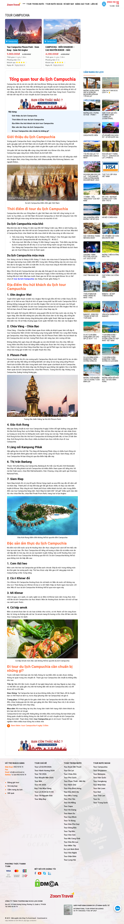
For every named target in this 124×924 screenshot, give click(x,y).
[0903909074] (117, 908)
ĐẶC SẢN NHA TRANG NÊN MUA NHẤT (91, 237)
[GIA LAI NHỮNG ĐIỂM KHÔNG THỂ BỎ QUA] (91, 210)
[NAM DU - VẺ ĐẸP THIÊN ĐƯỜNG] (110, 286)
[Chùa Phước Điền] (91, 127)
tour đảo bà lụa (71, 842)
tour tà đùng (69, 821)
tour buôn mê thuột (72, 767)
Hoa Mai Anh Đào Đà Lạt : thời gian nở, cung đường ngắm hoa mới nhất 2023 (91, 177)
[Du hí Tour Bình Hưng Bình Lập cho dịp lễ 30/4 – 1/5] (91, 327)
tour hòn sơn (70, 835)
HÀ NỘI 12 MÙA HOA (109, 217)
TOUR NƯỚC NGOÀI (53, 4)
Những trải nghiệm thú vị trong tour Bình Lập (91, 379)
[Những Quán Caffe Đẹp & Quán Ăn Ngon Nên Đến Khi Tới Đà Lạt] (91, 83)
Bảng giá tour (13, 782)
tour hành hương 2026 (45, 770)
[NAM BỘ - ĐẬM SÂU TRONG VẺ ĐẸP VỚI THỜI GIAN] (91, 306)
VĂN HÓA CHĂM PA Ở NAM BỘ (110, 315)
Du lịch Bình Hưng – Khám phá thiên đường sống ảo (91, 359)
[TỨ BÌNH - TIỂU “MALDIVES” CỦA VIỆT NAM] (91, 189)
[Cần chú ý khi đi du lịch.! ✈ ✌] (110, 83)
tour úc (96, 799)
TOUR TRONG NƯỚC (35, 4)
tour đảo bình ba (71, 792)
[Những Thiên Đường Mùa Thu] (110, 247)
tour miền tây (70, 845)
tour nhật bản (99, 785)
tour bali (97, 792)
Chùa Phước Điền (90, 135)
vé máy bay (68, 4)
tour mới (38, 781)
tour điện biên (70, 856)
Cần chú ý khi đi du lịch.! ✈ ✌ (110, 91)
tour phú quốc (70, 778)
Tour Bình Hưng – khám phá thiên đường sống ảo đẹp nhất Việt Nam (110, 337)
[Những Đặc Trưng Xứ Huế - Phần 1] (91, 105)
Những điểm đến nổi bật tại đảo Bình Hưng (110, 379)
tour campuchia (100, 767)
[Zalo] (49, 873)
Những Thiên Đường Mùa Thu (110, 256)
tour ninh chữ (70, 785)
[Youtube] (39, 873)
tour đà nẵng (70, 803)
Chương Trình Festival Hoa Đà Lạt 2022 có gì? (90, 256)
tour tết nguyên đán (44, 796)
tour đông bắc (70, 828)
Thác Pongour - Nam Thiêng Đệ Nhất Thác (90, 296)
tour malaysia (99, 774)
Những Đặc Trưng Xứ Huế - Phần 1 (91, 114)
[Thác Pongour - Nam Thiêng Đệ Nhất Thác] (91, 286)
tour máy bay (40, 799)
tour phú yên (69, 799)
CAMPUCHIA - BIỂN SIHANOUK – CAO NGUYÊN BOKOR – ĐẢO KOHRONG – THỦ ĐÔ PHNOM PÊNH (60, 50)
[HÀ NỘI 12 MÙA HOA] (110, 210)
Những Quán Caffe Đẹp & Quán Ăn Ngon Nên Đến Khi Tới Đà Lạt (91, 93)
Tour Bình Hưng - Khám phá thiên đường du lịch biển (110, 359)
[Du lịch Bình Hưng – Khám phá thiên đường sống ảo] (91, 349)
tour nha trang (70, 796)
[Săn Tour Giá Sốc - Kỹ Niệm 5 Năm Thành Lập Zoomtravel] (110, 105)
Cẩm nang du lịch (15, 790)
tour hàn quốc (99, 778)
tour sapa (68, 806)
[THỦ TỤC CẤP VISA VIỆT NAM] (110, 167)
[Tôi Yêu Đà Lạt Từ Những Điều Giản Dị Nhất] (91, 146)
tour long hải (70, 860)
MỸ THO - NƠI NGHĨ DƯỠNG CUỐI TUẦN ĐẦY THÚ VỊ (109, 199)
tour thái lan (99, 796)
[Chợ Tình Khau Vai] (91, 267)
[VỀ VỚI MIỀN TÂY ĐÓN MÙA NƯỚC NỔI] (110, 228)
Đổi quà (11, 793)
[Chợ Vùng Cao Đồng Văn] (110, 267)
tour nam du (69, 813)
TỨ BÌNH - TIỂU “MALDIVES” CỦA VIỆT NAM (91, 199)
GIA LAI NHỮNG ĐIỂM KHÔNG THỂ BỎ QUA (91, 218)
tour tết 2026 (40, 774)
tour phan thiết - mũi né (74, 781)
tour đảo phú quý (71, 824)
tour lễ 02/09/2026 (43, 767)
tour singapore (99, 770)
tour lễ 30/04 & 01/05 (44, 792)
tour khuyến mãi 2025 (44, 778)
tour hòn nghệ (70, 853)
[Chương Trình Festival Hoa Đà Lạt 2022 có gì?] (91, 247)
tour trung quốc (100, 803)
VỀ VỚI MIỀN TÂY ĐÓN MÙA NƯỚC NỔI (110, 237)
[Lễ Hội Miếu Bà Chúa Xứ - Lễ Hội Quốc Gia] (110, 127)
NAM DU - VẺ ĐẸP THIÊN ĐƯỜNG (108, 295)
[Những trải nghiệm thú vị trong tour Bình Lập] (91, 370)
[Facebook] (35, 873)
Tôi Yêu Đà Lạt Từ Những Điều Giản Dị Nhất (91, 156)
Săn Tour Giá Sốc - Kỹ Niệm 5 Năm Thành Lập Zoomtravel (110, 116)
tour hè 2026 (40, 785)
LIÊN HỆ (94, 4)
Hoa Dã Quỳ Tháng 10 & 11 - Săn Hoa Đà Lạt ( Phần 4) (110, 156)
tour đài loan (99, 788)
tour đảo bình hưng (72, 788)
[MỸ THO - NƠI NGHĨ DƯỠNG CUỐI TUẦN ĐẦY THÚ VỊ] (110, 189)
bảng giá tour (82, 4)
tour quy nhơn (70, 817)
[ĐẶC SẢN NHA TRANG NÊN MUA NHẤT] (91, 228)
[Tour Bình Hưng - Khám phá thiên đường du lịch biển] (110, 349)
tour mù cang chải (72, 838)
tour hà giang (70, 810)
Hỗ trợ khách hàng (14, 763)
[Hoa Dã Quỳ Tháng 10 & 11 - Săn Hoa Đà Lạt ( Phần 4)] (110, 146)
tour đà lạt (69, 770)
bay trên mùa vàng (43, 788)
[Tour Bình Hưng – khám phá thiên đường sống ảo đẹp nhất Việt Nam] (110, 327)
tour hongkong (99, 781)
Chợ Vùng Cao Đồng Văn (110, 276)
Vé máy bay (12, 786)
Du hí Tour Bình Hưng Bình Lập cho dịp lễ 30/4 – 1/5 (91, 337)
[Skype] (44, 873)
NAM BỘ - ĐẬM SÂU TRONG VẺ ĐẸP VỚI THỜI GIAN (90, 316)
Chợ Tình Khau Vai (90, 275)
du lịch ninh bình (71, 849)
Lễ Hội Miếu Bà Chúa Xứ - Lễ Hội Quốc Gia (110, 136)
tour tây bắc (69, 831)
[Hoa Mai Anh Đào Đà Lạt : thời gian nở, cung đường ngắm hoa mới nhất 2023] (91, 167)
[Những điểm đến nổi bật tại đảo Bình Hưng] (110, 370)
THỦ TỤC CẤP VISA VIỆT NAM (109, 175)
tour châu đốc (70, 774)
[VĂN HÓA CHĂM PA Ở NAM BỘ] (110, 306)
